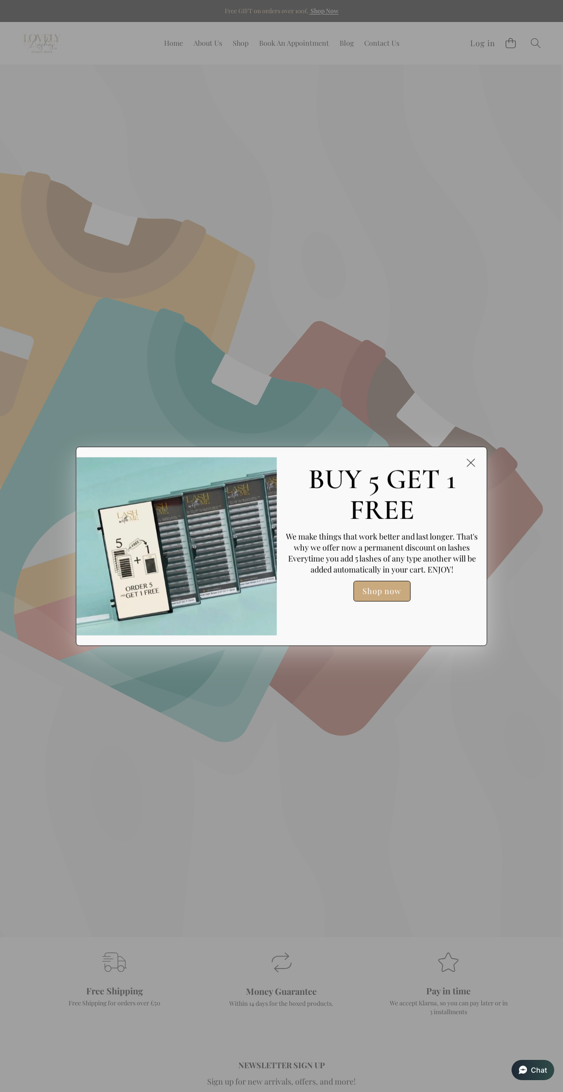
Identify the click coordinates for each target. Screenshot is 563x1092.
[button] (533, 1070)
